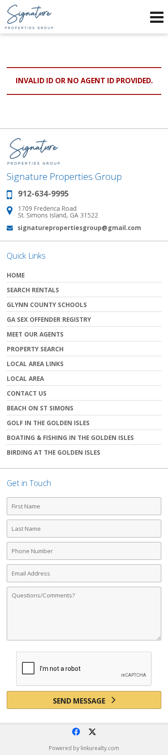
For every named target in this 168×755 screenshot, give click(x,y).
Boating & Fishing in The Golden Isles (70, 437)
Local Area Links (35, 363)
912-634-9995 (43, 193)
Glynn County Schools (47, 304)
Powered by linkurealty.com (84, 748)
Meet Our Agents (35, 334)
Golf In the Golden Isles (48, 422)
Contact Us (27, 393)
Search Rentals (33, 290)
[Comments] (84, 640)
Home (16, 275)
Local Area (25, 378)
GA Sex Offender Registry (49, 319)
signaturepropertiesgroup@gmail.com (79, 227)
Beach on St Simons (40, 408)
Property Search (35, 349)
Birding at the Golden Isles (53, 452)
